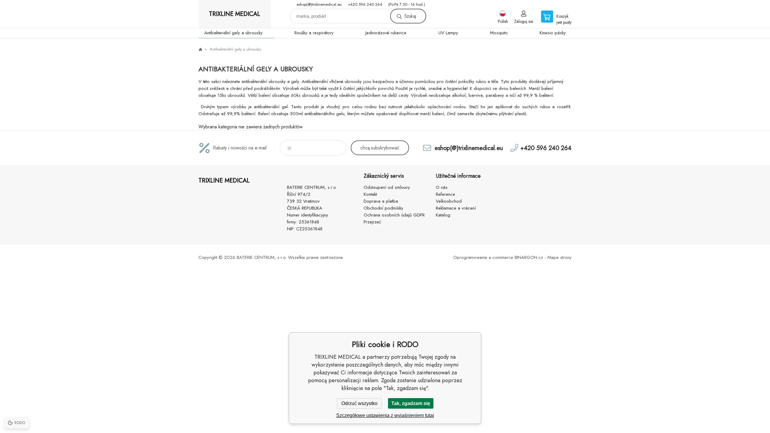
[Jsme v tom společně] (200, 49)
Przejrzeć (372, 222)
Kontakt (370, 194)
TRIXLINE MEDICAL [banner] (234, 14)
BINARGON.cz (529, 257)
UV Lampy (448, 32)
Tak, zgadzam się (410, 403)
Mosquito (499, 32)
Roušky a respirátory (314, 32)
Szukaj (410, 16)
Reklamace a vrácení (456, 208)
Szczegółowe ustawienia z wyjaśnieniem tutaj (385, 415)
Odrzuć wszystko (359, 403)
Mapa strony (559, 257)
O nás (442, 187)
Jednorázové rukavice (385, 32)
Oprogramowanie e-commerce (483, 257)
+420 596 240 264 (365, 4)
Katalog (443, 215)
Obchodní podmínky (383, 208)
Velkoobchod (449, 201)
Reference (445, 194)
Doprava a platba (381, 201)
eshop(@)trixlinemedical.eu (319, 4)
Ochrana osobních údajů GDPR (394, 215)
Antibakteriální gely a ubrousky (233, 32)
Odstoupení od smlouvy (387, 187)
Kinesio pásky (553, 32)
